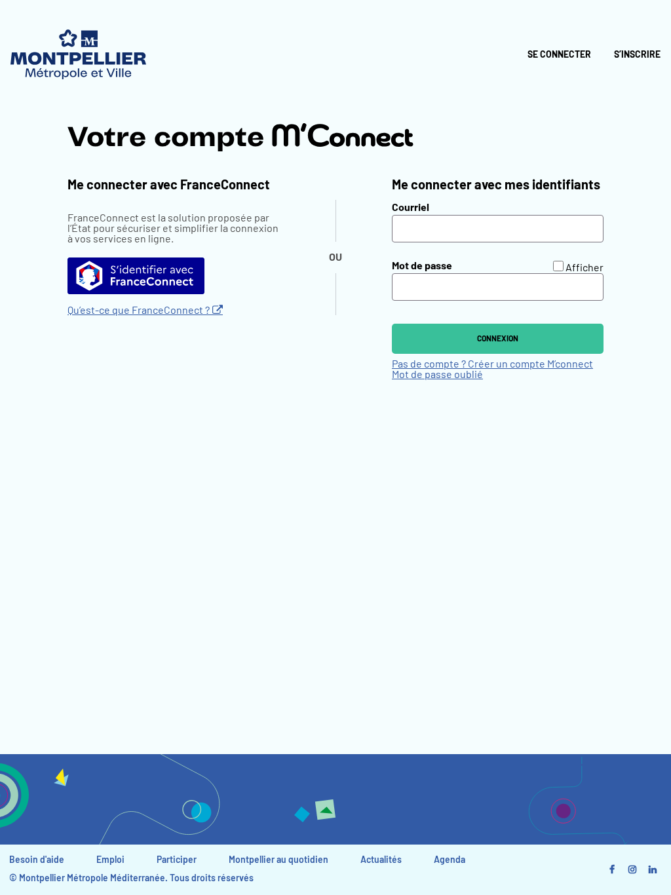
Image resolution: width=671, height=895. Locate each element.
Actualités (381, 860)
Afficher (585, 268)
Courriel (410, 207)
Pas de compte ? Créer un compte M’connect (492, 364)
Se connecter (559, 55)
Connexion (497, 339)
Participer (177, 860)
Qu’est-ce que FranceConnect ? (138, 310)
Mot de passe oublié (437, 375)
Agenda (449, 860)
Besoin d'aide (36, 860)
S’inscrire (637, 55)
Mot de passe (422, 266)
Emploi (110, 860)
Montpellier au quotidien (278, 860)
